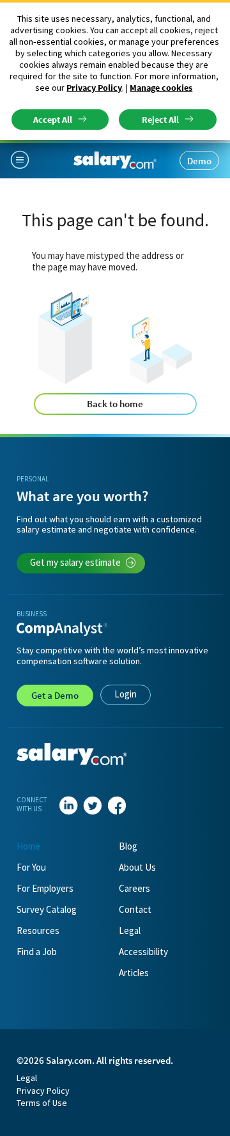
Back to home (115, 404)
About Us (137, 867)
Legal (130, 930)
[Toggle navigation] (25, 160)
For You (31, 867)
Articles (134, 973)
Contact (135, 909)
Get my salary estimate (75, 562)
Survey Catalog (47, 909)
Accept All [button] (52, 119)
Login (125, 694)
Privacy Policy (94, 87)
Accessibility (143, 951)
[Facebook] (116, 806)
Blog (128, 846)
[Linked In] (68, 806)
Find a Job (37, 951)
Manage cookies (161, 87)
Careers (134, 888)
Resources (38, 930)
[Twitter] (92, 806)
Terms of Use (42, 1103)
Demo (199, 161)
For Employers (45, 888)
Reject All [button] (160, 119)
